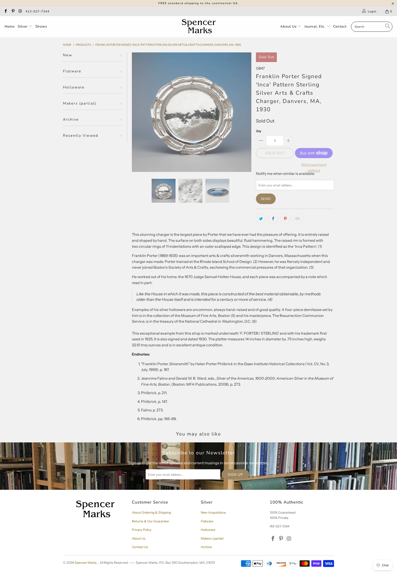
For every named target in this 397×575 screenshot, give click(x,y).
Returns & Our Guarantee (150, 521)
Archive (206, 547)
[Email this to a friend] (297, 218)
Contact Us (140, 547)
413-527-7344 (37, 11)
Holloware (208, 530)
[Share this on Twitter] (261, 218)
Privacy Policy (141, 530)
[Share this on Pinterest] (285, 218)
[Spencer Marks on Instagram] (20, 11)
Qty (258, 131)
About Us (289, 26)
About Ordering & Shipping (151, 512)
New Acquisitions (213, 512)
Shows (41, 26)
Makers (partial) (212, 538)
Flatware (207, 521)
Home (10, 26)
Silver (23, 26)
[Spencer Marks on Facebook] (5, 11)
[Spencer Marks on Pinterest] (13, 11)
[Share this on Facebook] (273, 218)
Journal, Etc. (315, 26)
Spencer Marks (85, 563)
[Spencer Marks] (199, 26)
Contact (339, 26)
